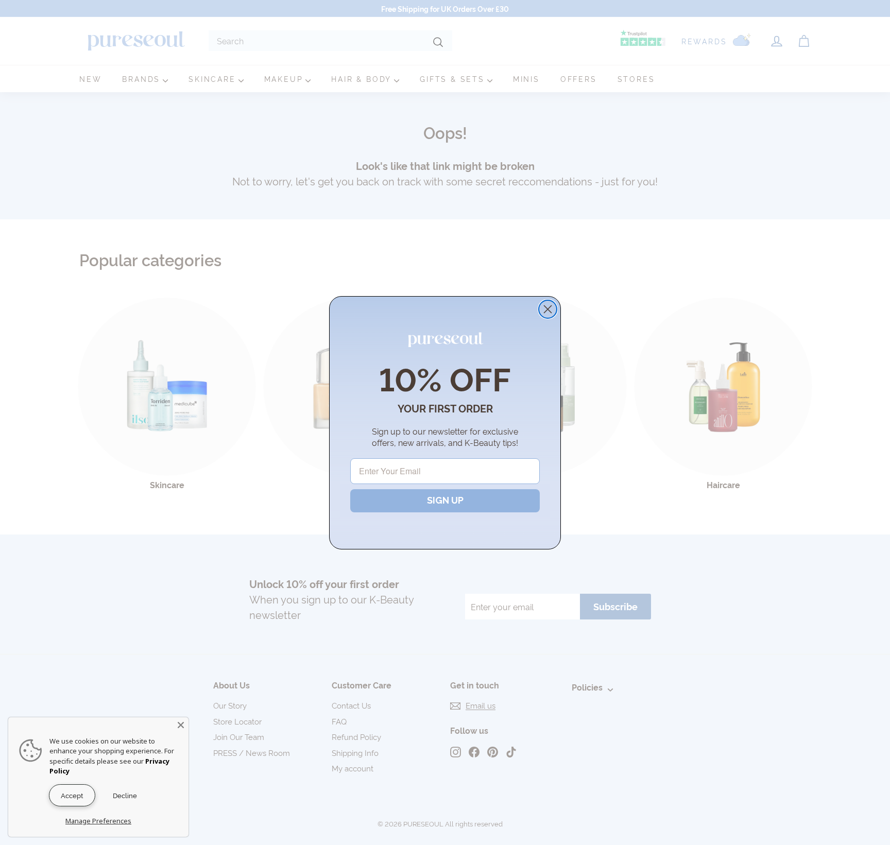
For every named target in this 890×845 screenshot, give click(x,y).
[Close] (181, 725)
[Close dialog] (548, 309)
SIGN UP (445, 500)
